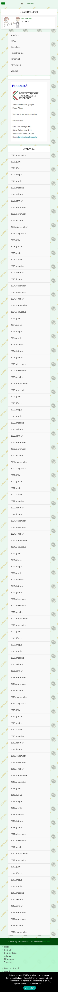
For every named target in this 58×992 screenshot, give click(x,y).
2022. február (17, 507)
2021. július (16, 553)
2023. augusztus (18, 390)
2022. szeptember (19, 462)
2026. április (16, 181)
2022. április (16, 494)
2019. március (17, 736)
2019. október (17, 690)
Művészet (15, 35)
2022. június (16, 481)
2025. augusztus (18, 233)
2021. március (17, 579)
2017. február (17, 899)
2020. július (16, 631)
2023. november (18, 370)
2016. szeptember (19, 932)
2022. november (18, 449)
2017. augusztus (18, 860)
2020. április (16, 651)
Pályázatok (16, 65)
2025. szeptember (19, 227)
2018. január (17, 827)
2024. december (18, 285)
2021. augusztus (18, 547)
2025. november (18, 214)
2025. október (17, 220)
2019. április (16, 729)
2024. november (18, 292)
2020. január (17, 671)
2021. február (17, 586)
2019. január (17, 749)
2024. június (16, 325)
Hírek (29, 18)
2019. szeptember (19, 697)
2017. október (17, 847)
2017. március (17, 893)
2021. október (17, 533)
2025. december (18, 207)
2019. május (16, 723)
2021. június (16, 560)
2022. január (17, 514)
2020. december (18, 599)
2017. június (16, 873)
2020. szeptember (19, 618)
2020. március (17, 657)
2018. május (16, 801)
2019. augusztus (18, 703)
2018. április (16, 808)
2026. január (17, 200)
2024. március (17, 344)
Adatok (7, 956)
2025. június (16, 246)
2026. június (16, 168)
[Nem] (49, 981)
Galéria (7, 971)
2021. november (18, 527)
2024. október (17, 298)
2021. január (17, 592)
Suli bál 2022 (26, 21)
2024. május (16, 331)
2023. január (17, 435)
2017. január (17, 906)
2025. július (16, 240)
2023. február (17, 429)
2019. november (18, 684)
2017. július (16, 866)
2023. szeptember (19, 383)
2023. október (17, 377)
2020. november (18, 605)
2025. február (17, 272)
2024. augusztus (18, 312)
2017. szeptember (19, 853)
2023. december (18, 364)
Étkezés (14, 70)
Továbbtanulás (17, 53)
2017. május (16, 879)
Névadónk (9, 959)
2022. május (16, 488)
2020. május (16, 644)
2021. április (16, 573)
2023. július (16, 396)
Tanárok (8, 962)
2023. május (16, 409)
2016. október (17, 925)
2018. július (16, 788)
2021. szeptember (19, 540)
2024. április (16, 338)
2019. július (16, 710)
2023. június (16, 403)
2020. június (16, 638)
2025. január (17, 279)
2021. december (18, 520)
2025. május (16, 253)
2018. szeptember (19, 775)
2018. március (17, 814)
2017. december (18, 834)
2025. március (17, 266)
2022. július (16, 475)
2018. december (18, 755)
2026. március (17, 187)
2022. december (18, 442)
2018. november (18, 762)
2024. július (16, 318)
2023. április (16, 416)
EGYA (23, 18)
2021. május (16, 566)
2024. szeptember (19, 305)
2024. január (17, 357)
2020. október (17, 612)
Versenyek (15, 59)
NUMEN (46, 941)
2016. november (18, 919)
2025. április (16, 259)
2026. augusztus (18, 155)
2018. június (16, 795)
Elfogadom (29, 988)
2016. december (18, 912)
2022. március (17, 501)
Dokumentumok (11, 968)
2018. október (17, 769)
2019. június (16, 716)
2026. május (16, 174)
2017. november (18, 840)
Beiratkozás (16, 47)
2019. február (17, 742)
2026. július (16, 161)
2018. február (17, 821)
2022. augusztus (18, 468)
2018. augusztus (18, 782)
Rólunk (7, 949)
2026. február (17, 194)
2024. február (17, 351)
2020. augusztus (18, 625)
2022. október (17, 455)
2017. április (16, 886)
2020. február (17, 664)
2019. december (18, 677)
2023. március (17, 422)
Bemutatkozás (10, 953)
